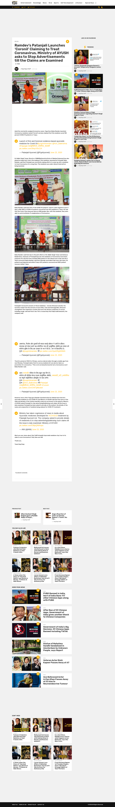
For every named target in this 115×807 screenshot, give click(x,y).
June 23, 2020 (56, 152)
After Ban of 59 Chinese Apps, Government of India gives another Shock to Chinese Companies (56, 613)
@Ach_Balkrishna (59, 143)
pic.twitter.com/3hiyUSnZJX (30, 148)
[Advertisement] (57, 22)
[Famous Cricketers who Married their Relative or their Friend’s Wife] (21, 537)
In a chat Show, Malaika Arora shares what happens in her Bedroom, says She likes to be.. (62, 551)
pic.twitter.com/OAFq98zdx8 (31, 388)
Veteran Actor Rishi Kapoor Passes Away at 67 (56, 661)
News (45, 3)
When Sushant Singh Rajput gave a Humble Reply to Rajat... (29, 515)
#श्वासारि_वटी (56, 375)
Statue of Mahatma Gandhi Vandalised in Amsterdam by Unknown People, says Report (55, 647)
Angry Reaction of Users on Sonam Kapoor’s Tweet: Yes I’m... (59, 516)
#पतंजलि (26, 373)
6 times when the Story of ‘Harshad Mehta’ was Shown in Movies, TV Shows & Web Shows (20, 578)
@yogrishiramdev (44, 143)
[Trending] (67, 41)
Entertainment (26, 3)
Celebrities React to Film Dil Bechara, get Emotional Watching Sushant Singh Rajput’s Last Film (87, 137)
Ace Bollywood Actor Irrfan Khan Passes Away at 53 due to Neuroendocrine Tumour (55, 680)
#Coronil (45, 385)
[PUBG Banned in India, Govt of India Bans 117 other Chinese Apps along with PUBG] (26, 597)
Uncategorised (17, 573)
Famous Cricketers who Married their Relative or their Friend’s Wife (20, 550)
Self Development (67, 3)
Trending (17, 7)
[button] (95, 2)
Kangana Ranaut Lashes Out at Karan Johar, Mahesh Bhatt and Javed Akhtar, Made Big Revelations (88, 162)
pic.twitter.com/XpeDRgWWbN (52, 351)
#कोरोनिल (65, 375)
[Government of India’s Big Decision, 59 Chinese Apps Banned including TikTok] (26, 630)
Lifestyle (78, 3)
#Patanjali (23, 146)
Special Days (89, 3)
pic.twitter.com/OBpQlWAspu (31, 425)
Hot (24, 7)
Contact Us (40, 804)
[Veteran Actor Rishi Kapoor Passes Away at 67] (26, 663)
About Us (15, 804)
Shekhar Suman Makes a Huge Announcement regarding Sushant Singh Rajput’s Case (88, 113)
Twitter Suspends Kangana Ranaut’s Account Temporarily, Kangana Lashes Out (87, 67)
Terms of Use (22, 804)
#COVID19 (53, 416)
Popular (32, 7)
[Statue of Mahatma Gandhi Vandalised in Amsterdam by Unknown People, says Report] (26, 647)
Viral (50, 3)
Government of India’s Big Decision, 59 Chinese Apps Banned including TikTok (56, 629)
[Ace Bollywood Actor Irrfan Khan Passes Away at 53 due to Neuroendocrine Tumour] (26, 680)
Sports (56, 3)
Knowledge (37, 3)
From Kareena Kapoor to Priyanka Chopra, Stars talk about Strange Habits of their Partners (62, 578)
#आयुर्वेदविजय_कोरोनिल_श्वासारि (39, 146)
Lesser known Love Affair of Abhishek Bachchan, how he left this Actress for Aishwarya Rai (42, 578)
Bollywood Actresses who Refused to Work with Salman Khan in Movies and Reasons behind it (41, 551)
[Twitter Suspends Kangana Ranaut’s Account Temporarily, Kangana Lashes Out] (88, 57)
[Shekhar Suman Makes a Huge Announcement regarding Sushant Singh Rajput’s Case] (88, 103)
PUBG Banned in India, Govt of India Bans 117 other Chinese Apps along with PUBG (56, 596)
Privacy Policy (32, 804)
